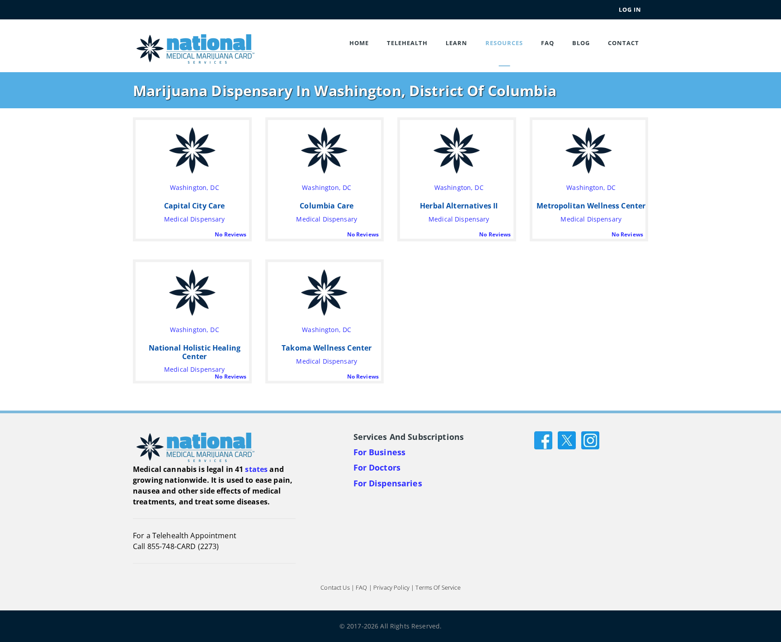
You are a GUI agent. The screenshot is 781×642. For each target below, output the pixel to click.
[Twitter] (567, 439)
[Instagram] (590, 439)
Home (359, 43)
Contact (623, 43)
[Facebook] (543, 439)
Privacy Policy (391, 587)
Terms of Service (437, 587)
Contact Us (334, 587)
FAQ (547, 43)
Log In (630, 9)
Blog (581, 43)
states (256, 469)
